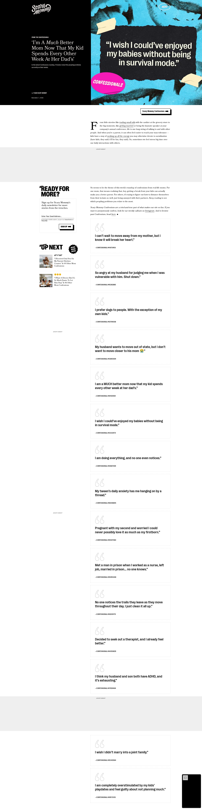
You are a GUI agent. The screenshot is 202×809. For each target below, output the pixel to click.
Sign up (64, 226)
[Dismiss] (198, 776)
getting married (126, 125)
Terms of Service (68, 219)
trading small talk (127, 122)
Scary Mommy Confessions (153, 111)
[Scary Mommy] (41, 9)
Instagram (149, 210)
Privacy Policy (44, 220)
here (114, 214)
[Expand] (184, 776)
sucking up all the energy (118, 136)
